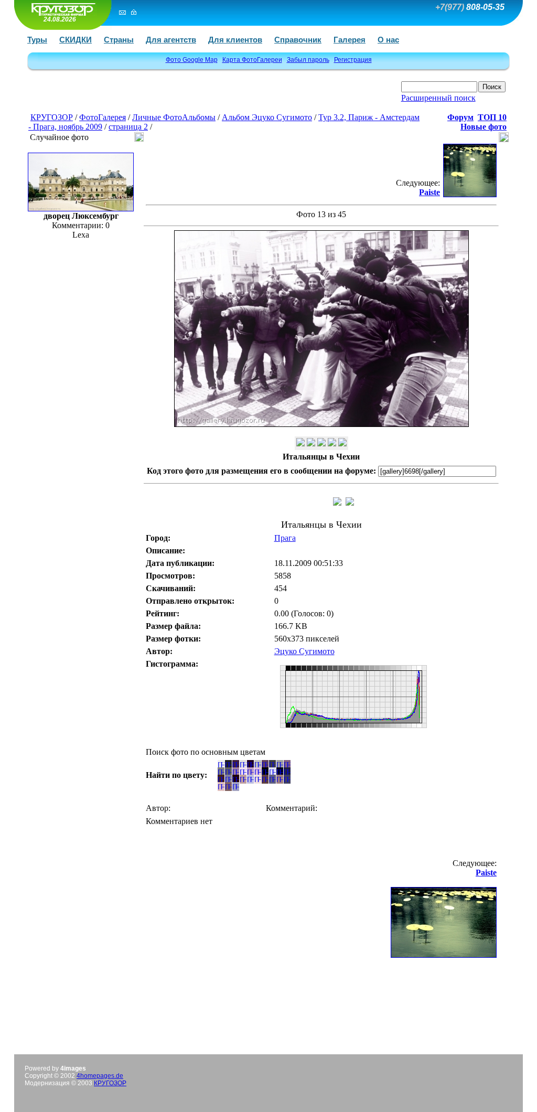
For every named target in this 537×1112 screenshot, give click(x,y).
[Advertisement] (153, 96)
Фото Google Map (192, 59)
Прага (285, 537)
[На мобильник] (300, 443)
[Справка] (342, 443)
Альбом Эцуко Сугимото (267, 117)
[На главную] (61, 9)
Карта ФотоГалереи (252, 59)
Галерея (350, 39)
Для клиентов (235, 39)
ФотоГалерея (102, 117)
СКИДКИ (75, 39)
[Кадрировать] (332, 443)
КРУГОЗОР (51, 117)
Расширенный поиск (438, 97)
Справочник (297, 39)
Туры (37, 39)
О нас (388, 39)
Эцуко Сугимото (304, 651)
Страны (119, 39)
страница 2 (128, 126)
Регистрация (353, 59)
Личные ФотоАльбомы (174, 117)
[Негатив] (321, 443)
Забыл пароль (308, 59)
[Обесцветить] (311, 443)
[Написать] (122, 12)
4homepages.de (100, 1075)
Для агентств (171, 39)
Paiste (429, 192)
